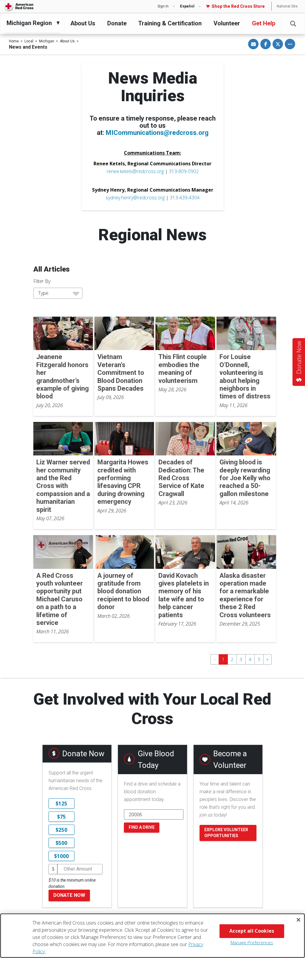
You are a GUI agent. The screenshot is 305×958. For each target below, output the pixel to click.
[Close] (298, 919)
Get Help (263, 23)
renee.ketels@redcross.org (135, 171)
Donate (117, 23)
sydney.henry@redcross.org (135, 197)
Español (187, 6)
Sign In (163, 6)
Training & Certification (170, 23)
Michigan (46, 41)
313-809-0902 (184, 171)
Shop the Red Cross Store (238, 6)
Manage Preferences (252, 942)
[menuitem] (31, 23)
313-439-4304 (185, 197)
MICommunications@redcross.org (157, 132)
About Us (82, 23)
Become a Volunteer (230, 759)
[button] (293, 23)
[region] (152, 935)
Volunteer (227, 23)
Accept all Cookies (251, 931)
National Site (287, 6)
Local (28, 41)
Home (14, 41)
